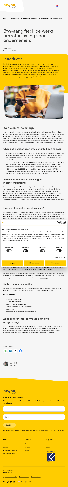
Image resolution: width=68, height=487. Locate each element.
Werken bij (28, 447)
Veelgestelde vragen (9, 453)
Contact (48, 447)
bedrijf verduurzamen (39, 328)
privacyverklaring (40, 430)
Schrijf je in (9, 425)
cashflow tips (44, 278)
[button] (57, 6)
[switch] (25, 250)
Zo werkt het (7, 447)
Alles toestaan (55, 263)
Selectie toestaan (34, 263)
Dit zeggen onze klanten (10, 450)
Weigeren (12, 263)
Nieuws (27, 450)
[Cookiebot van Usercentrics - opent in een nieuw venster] (58, 222)
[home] (9, 6)
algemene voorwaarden (28, 430)
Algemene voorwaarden (10, 477)
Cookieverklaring (36, 477)
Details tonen (58, 257)
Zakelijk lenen (7, 443)
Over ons (27, 443)
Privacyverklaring (24, 477)
